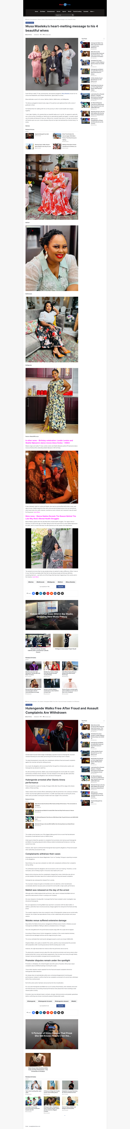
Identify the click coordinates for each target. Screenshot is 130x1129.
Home (36, 11)
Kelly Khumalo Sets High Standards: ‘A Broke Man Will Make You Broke (33, 673)
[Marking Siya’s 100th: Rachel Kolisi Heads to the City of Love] (30, 146)
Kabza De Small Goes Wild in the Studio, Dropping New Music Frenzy (51, 615)
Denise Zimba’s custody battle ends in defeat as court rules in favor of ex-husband (70, 691)
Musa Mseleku (71, 582)
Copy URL (60, 586)
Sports (64, 11)
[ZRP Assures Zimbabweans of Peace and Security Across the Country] (86, 121)
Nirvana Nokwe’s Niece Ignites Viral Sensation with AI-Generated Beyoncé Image (33, 691)
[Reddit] (51, 593)
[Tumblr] (44, 593)
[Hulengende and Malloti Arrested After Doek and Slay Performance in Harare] (86, 71)
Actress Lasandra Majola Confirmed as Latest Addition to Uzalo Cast (51, 691)
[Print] (62, 593)
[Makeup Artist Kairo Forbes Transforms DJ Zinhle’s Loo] (57, 146)
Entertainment (51, 11)
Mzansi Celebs (41, 19)
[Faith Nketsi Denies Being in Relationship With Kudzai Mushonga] (70, 665)
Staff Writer (29, 34)
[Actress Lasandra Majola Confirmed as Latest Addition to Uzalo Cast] (52, 683)
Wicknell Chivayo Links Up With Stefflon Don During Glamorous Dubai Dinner (97, 113)
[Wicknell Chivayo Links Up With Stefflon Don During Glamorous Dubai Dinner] (86, 113)
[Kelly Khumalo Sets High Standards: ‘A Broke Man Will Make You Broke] (34, 665)
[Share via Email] (58, 593)
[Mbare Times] (65, 4)
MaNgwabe (51, 582)
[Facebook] (33, 593)
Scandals (86, 11)
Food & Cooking (77, 11)
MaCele (31, 582)
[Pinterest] (47, 593)
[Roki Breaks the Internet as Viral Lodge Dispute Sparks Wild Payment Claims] (86, 87)
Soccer (58, 11)
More (91, 11)
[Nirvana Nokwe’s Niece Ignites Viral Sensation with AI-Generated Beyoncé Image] (34, 683)
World (69, 11)
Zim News (42, 11)
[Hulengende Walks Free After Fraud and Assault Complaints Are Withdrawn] (86, 45)
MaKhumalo (40, 582)
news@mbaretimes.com (34, 1126)
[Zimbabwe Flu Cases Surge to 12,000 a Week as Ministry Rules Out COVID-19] (86, 62)
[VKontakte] (55, 593)
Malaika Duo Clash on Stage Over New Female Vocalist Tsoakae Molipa (51, 673)
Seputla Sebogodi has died (42, 134)
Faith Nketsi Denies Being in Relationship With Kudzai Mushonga (69, 673)
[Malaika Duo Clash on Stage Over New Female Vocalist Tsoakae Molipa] (52, 665)
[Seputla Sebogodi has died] (30, 136)
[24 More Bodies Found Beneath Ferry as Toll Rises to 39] (86, 80)
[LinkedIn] (40, 593)
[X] (37, 593)
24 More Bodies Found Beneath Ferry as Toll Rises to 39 (96, 79)
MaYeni (61, 582)
